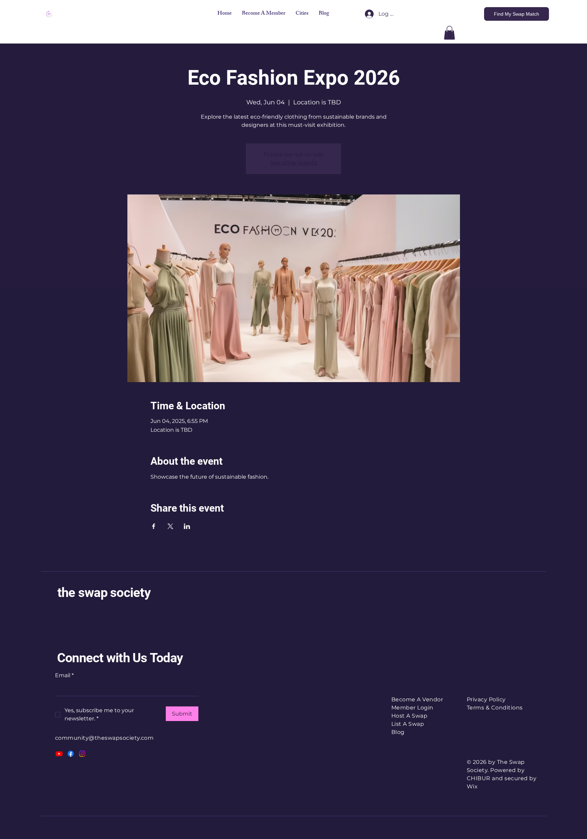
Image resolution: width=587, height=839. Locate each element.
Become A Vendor (417, 699)
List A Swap (407, 724)
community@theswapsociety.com (104, 738)
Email (64, 675)
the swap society (103, 592)
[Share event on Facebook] (153, 526)
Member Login (412, 707)
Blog (398, 732)
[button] (302, 14)
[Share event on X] (170, 526)
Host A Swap (409, 716)
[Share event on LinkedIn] (187, 526)
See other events (293, 162)
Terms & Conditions (495, 707)
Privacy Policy (486, 699)
